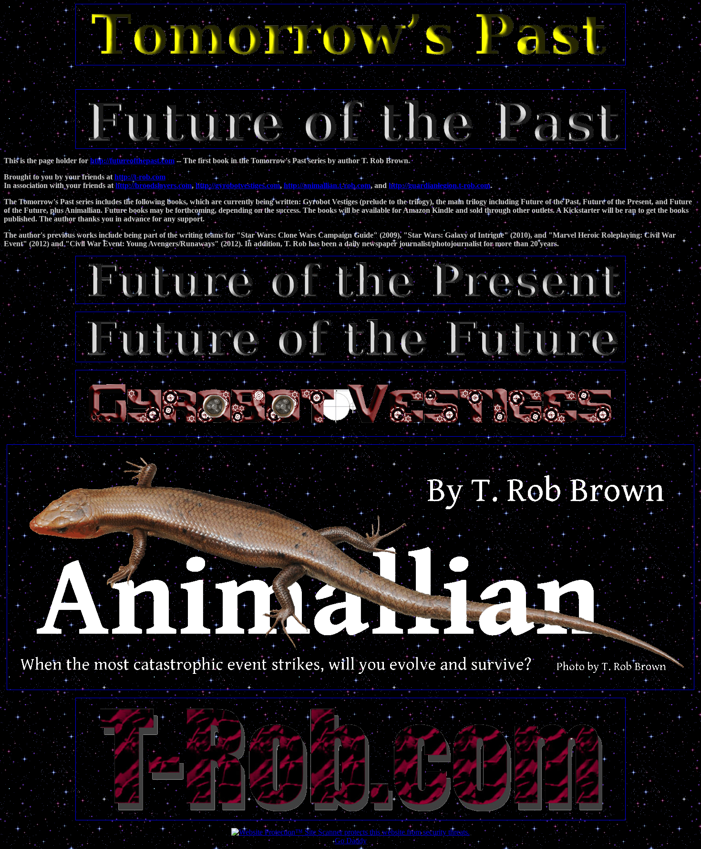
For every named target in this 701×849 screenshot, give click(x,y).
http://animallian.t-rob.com (327, 185)
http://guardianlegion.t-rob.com (439, 185)
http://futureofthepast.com (132, 161)
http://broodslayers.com (153, 185)
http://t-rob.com (139, 177)
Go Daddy (351, 841)
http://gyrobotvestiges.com (238, 185)
